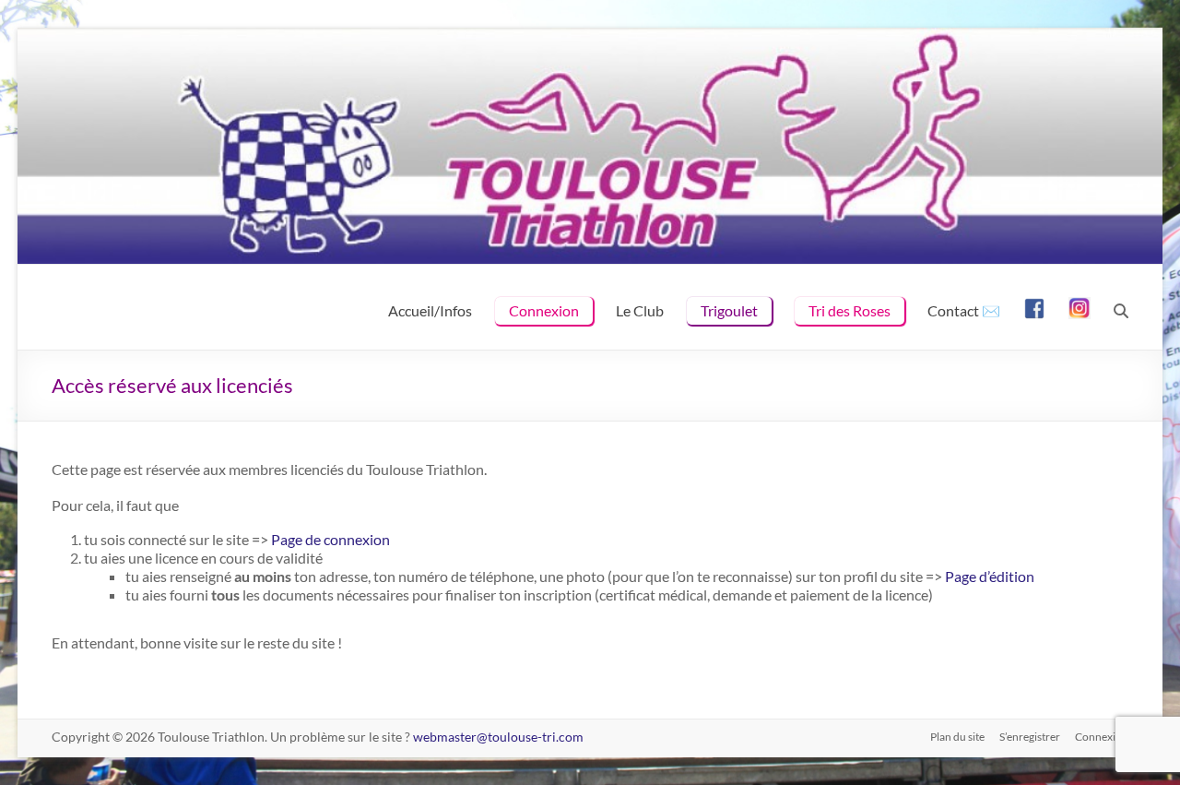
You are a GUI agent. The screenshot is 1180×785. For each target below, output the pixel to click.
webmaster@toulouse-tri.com (498, 736)
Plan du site (957, 736)
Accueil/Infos (430, 310)
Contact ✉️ (963, 310)
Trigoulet (729, 310)
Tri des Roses (849, 310)
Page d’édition (989, 576)
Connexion (544, 310)
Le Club (640, 310)
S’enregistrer (1029, 736)
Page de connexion (330, 539)
